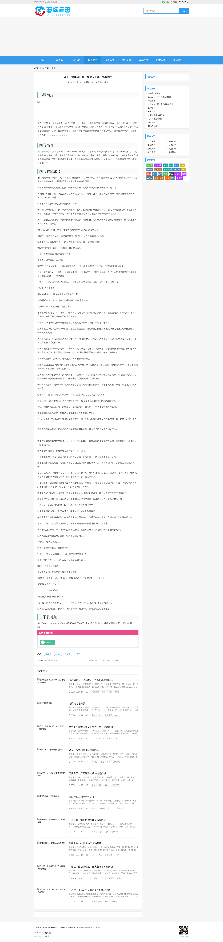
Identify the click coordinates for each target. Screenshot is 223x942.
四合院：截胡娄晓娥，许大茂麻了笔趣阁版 (91, 866)
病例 (154, 174)
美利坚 (94, 808)
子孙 (100, 832)
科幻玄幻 (92, 60)
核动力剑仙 (152, 126)
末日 (102, 878)
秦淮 (100, 902)
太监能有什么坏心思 (156, 115)
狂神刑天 (151, 108)
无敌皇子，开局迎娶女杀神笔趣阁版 (87, 773)
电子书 (150, 165)
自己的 (150, 178)
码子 (107, 785)
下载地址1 (49, 642)
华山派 (58, 654)
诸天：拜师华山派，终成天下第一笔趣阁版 (91, 727)
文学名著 (58, 60)
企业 (162, 178)
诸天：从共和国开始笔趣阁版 (107, 660)
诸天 (68, 654)
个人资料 (176, 170)
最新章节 (108, 715)
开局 (100, 785)
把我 (93, 832)
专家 (118, 878)
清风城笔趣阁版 (51, 660)
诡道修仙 (151, 122)
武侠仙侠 (109, 60)
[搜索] (184, 10)
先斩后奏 (95, 692)
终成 (47, 654)
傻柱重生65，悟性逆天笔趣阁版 (85, 843)
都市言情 (160, 60)
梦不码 (119, 808)
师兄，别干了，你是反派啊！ (160, 97)
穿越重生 (177, 60)
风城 (93, 715)
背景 (167, 178)
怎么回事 (158, 170)
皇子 (93, 785)
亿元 (149, 174)
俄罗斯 (179, 178)
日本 (160, 174)
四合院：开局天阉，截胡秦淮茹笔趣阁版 (90, 890)
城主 (100, 715)
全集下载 (158, 165)
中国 (171, 165)
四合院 (94, 878)
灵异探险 (143, 60)
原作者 (150, 170)
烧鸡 (110, 692)
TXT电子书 (183, 2)
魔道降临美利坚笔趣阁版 (81, 796)
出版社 (177, 174)
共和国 (94, 762)
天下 (78, 654)
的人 (171, 174)
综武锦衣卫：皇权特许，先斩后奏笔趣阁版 (91, 680)
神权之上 (151, 111)
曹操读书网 (48, 933)
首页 (43, 60)
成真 (107, 832)
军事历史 (75, 60)
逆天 (100, 855)
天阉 (93, 902)
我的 (173, 178)
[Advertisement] (111, 37)
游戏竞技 (126, 60)
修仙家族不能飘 (154, 93)
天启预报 (151, 101)
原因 (165, 174)
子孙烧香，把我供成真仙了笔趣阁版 (87, 820)
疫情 (176, 165)
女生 (184, 174)
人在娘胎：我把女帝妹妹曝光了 (160, 104)
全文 (117, 715)
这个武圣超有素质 (155, 119)
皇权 (104, 692)
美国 (165, 165)
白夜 (108, 762)
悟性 (93, 855)
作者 (182, 165)
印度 (156, 178)
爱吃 (117, 692)
